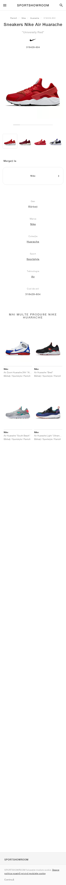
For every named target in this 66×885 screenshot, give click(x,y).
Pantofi (13, 18)
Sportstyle (33, 259)
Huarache (34, 18)
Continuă (9, 879)
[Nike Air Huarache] (10, 141)
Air (33, 276)
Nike (24, 18)
